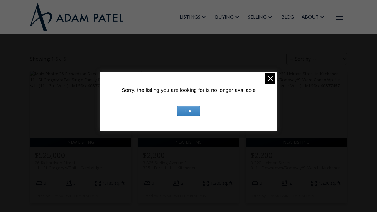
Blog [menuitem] (287, 16)
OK (188, 110)
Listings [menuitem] (190, 16)
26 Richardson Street (68, 165)
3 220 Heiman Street (295, 165)
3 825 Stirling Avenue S (169, 165)
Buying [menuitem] (224, 16)
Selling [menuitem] (257, 16)
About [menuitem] (310, 16)
